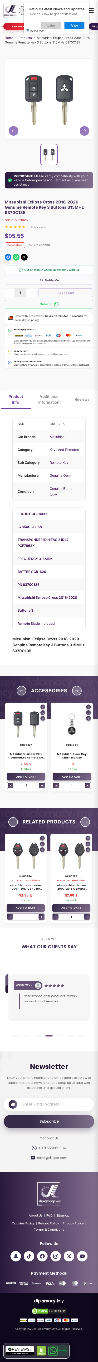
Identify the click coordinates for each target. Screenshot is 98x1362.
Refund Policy (48, 1223)
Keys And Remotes (64, 450)
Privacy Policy (73, 1223)
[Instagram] (55, 1256)
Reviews (82, 399)
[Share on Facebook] (8, 257)
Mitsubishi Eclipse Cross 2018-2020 (47, 597)
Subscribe (49, 1121)
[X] (69, 1256)
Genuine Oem (60, 475)
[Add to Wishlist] (42, 707)
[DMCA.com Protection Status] (41, 1350)
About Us (36, 1215)
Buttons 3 (25, 610)
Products (25, 38)
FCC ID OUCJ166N (32, 514)
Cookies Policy (23, 1223)
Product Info (16, 399)
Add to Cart (66, 292)
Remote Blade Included (36, 623)
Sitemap (62, 1215)
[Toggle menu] (91, 10)
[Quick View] (42, 712)
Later (51, 25)
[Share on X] (24, 257)
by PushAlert (37, 30)
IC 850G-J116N (30, 527)
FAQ (49, 1215)
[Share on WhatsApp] (16, 257)
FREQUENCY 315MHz (35, 559)
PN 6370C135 (28, 584)
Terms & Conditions (49, 1229)
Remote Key (59, 462)
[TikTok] (29, 1256)
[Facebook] (42, 1256)
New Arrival (19, 26)
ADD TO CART (26, 777)
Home (9, 38)
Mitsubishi (57, 437)
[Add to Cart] (42, 718)
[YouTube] (82, 1256)
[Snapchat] (15, 1256)
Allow (74, 25)
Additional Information (48, 399)
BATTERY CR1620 (32, 572)
